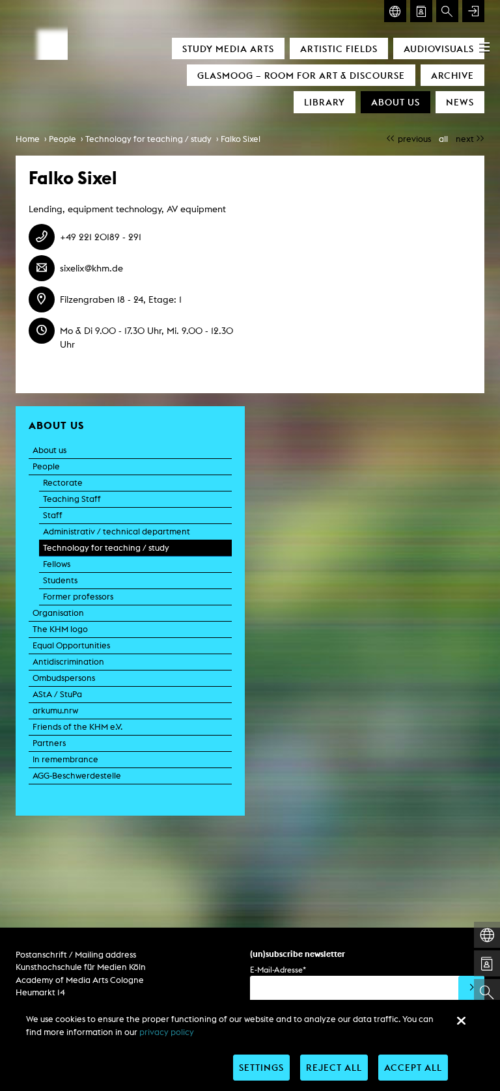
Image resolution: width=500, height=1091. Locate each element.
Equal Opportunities (71, 645)
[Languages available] (395, 11)
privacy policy (166, 1032)
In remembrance (65, 759)
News (460, 101)
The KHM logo (60, 629)
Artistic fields (339, 48)
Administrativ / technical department (116, 531)
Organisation (58, 613)
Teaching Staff (72, 499)
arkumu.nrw (55, 710)
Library (324, 101)
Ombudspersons (64, 678)
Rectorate (63, 483)
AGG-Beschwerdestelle (77, 775)
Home (28, 139)
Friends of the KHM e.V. (77, 727)
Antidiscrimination (68, 662)
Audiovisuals (439, 48)
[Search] (447, 11)
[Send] (471, 989)
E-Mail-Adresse (278, 969)
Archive (452, 75)
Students (60, 580)
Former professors (78, 596)
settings (261, 1067)
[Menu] (484, 46)
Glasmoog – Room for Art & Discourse (301, 75)
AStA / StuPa (57, 694)
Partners (49, 743)
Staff (52, 515)
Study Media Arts (228, 48)
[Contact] (421, 11)
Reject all (334, 1067)
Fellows (56, 564)
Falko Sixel (240, 139)
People (62, 139)
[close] (461, 1021)
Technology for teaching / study (148, 139)
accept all (413, 1067)
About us (395, 101)
